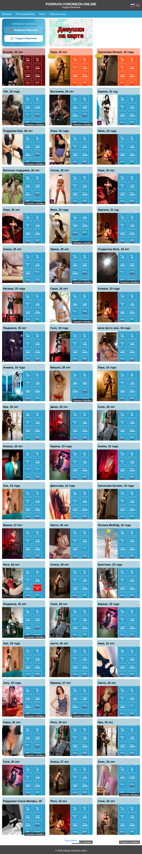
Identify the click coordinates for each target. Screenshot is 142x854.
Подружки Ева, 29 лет (18, 130)
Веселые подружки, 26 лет (21, 170)
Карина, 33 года (61, 446)
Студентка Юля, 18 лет (113, 249)
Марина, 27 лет (60, 682)
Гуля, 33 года (59, 328)
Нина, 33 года (107, 130)
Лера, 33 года (59, 130)
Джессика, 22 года (62, 485)
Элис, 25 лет (106, 761)
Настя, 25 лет (59, 525)
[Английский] (138, 5)
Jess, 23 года (12, 682)
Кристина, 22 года (110, 564)
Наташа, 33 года (14, 288)
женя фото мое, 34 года (114, 328)
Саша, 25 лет (12, 722)
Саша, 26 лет (59, 288)
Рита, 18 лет (58, 722)
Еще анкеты (71, 840)
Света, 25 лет (107, 682)
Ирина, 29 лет (59, 249)
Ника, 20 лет (106, 643)
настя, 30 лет (59, 643)
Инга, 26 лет (11, 564)
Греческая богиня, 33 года (116, 52)
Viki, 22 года (11, 91)
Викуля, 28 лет (60, 367)
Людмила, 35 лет (14, 328)
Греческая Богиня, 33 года (116, 485)
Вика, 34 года (59, 209)
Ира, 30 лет (10, 406)
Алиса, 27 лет (59, 761)
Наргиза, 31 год (108, 209)
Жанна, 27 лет (12, 525)
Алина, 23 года (108, 446)
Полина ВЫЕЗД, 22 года (114, 525)
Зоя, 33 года (11, 485)
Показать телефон (34, 124)
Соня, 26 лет (106, 406)
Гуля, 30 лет (11, 761)
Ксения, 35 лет (13, 52)
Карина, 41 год (108, 91)
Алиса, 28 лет (59, 564)
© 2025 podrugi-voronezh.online (71, 850)
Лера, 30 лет (58, 52)
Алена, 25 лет (12, 249)
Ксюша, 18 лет (13, 446)
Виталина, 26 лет (62, 91)
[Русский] (133, 5)
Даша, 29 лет (59, 406)
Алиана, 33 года (109, 288)
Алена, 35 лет (59, 170)
